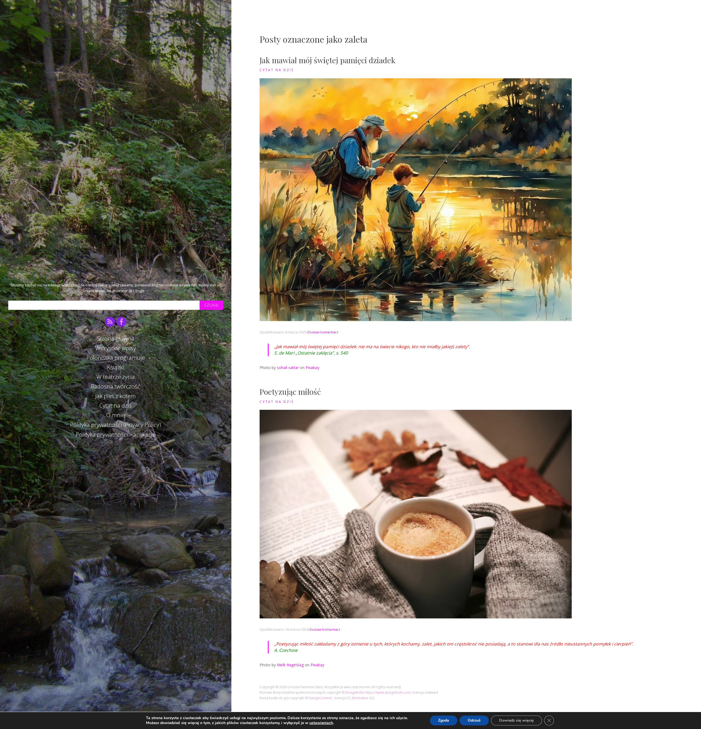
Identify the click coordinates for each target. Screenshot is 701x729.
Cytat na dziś (115, 405)
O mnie (115, 415)
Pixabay (312, 367)
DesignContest (320, 698)
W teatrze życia (115, 377)
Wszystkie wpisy (115, 348)
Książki (115, 367)
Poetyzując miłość (290, 392)
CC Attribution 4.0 (360, 698)
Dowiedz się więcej (516, 720)
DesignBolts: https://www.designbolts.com (378, 692)
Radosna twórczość (115, 386)
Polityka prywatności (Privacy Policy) (115, 424)
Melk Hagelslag (290, 664)
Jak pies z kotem (115, 396)
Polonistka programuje (116, 357)
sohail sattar (288, 367)
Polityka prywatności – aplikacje (115, 434)
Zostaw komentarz (322, 332)
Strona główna (115, 338)
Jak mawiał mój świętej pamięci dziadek (327, 60)
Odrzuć (474, 720)
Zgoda (443, 720)
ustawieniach (321, 723)
